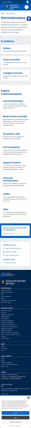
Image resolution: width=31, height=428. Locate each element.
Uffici (2, 294)
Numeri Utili (4, 366)
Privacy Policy (18, 426)
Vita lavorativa (5, 338)
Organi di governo (6, 290)
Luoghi (3, 359)
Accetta (15, 413)
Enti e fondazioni (6, 296)
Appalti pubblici (5, 316)
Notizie (3, 346)
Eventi (3, 361)
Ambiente (3, 313)
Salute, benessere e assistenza (9, 332)
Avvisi (2, 350)
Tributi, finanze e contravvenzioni (10, 334)
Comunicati (4, 348)
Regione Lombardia (7, 2)
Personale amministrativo (8, 300)
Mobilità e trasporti (6, 330)
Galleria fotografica (6, 363)
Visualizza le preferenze (15, 422)
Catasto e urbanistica (7, 320)
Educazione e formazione (8, 324)
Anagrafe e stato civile (7, 314)
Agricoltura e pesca (6, 311)
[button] (29, 19)
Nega (15, 417)
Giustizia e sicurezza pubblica (9, 326)
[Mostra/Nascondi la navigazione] (2, 7)
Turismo (3, 336)
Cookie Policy (12, 426)
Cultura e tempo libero (7, 322)
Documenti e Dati (6, 302)
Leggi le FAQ (4, 394)
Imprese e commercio (7, 328)
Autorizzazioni (5, 318)
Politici (3, 298)
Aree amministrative (7, 292)
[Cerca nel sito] (27, 7)
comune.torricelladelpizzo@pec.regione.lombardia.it (15, 389)
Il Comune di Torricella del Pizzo (10, 364)
